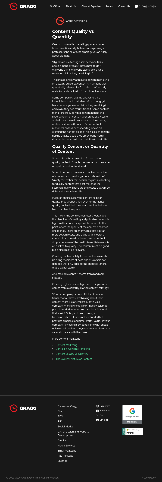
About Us (71, 6)
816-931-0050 (147, 6)
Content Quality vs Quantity (72, 353)
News (109, 6)
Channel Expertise (91, 6)
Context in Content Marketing (73, 348)
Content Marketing (66, 345)
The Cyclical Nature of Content (74, 359)
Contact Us (124, 6)
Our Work (55, 6)
